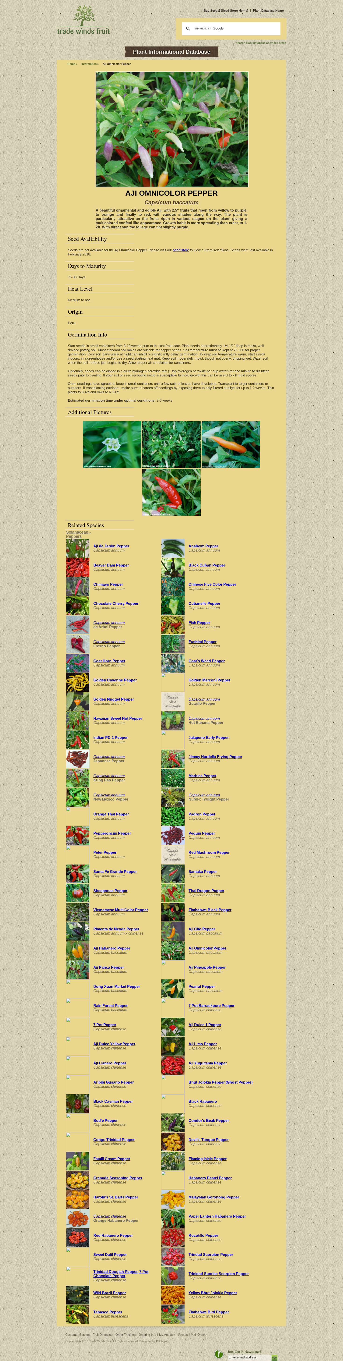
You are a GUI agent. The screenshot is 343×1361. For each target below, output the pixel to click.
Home (71, 64)
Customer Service (77, 1334)
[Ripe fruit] (171, 514)
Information (89, 64)
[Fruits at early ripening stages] (171, 467)
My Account (167, 1334)
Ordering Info (147, 1334)
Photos (183, 1334)
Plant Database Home (268, 10)
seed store (181, 250)
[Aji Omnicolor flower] (112, 467)
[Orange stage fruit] (231, 467)
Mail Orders (198, 1334)
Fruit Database (102, 1334)
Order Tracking (126, 1334)
